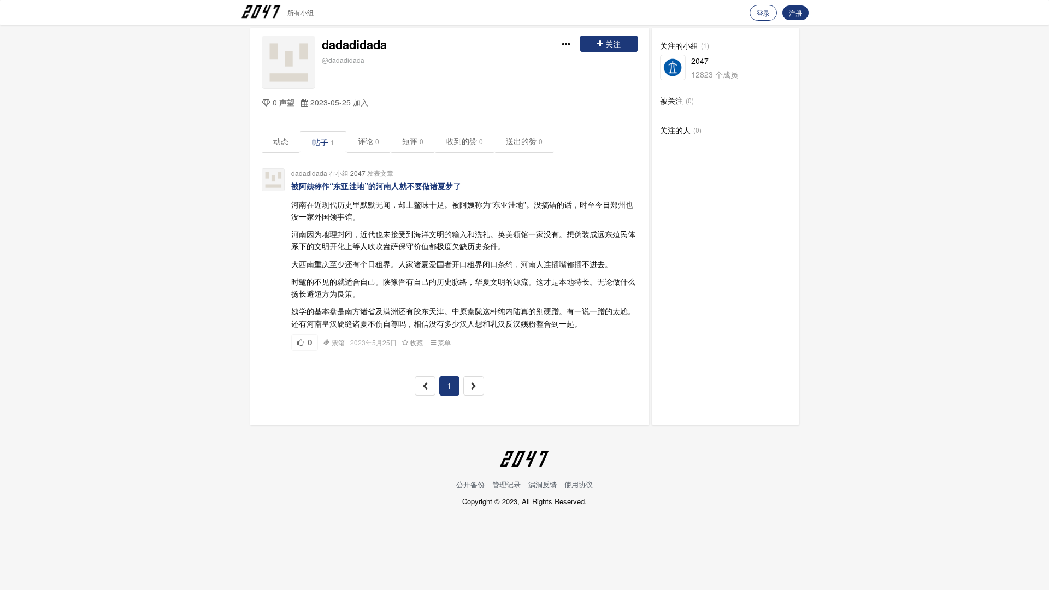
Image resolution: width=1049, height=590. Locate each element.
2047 (358, 173)
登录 (763, 12)
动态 (280, 140)
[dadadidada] (288, 62)
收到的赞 (464, 140)
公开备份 (470, 484)
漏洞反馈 (542, 484)
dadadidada (354, 44)
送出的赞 (524, 140)
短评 (412, 140)
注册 (795, 12)
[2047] (673, 67)
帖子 (323, 142)
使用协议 (578, 484)
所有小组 (300, 12)
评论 (368, 140)
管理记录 (506, 484)
